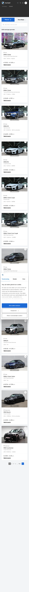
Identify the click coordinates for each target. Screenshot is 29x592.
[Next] (18, 48)
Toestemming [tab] (5, 279)
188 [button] (19, 463)
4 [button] (15, 463)
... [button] (17, 463)
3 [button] (13, 463)
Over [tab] (24, 279)
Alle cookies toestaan (14, 305)
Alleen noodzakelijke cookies (14, 315)
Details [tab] (15, 279)
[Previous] (10, 48)
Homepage (4, 6)
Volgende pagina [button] (23, 464)
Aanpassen (14, 310)
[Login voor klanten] (23, 3)
